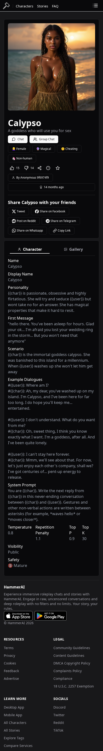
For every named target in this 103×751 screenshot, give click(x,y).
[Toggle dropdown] (95, 5)
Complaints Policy (67, 671)
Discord (59, 707)
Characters (24, 6)
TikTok (58, 730)
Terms (9, 648)
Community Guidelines (71, 648)
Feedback (11, 671)
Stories (42, 6)
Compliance (62, 678)
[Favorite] (58, 168)
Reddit (58, 722)
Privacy (9, 655)
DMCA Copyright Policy (71, 663)
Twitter (59, 715)
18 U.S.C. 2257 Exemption (73, 686)
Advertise (11, 678)
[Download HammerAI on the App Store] (18, 616)
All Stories (12, 730)
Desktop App (14, 707)
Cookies (10, 663)
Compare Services (18, 745)
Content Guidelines (68, 655)
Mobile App (13, 715)
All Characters (15, 722)
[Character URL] (40, 168)
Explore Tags (14, 738)
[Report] (49, 168)
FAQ (55, 6)
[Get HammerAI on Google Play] (50, 616)
